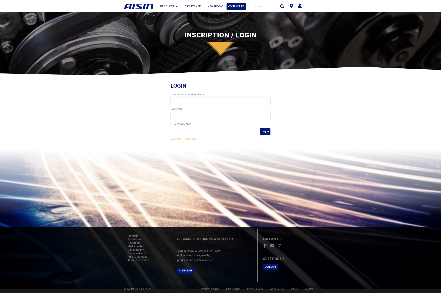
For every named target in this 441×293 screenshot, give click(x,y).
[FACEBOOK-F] (264, 246)
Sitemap (309, 289)
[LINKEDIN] (272, 246)
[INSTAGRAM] (279, 246)
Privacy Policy (255, 289)
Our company (135, 249)
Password (177, 109)
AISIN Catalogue (137, 256)
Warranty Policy (210, 289)
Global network (136, 253)
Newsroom (215, 6)
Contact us (236, 6)
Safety (294, 289)
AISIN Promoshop (138, 260)
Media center (135, 246)
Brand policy (233, 289)
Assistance (193, 6)
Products (167, 6)
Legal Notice (277, 289)
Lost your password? (184, 138)
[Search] (282, 6)
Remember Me (182, 124)
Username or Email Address (187, 94)
